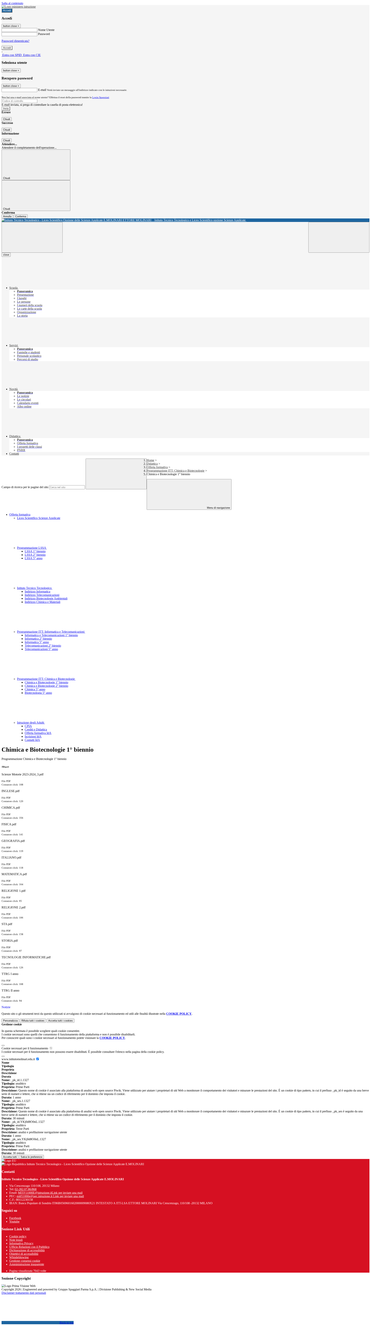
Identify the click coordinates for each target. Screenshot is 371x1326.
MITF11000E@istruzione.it (50, 1192)
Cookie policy (17, 1236)
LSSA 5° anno (34, 558)
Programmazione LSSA (32, 547)
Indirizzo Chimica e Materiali (42, 602)
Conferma (20, 216)
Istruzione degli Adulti (31, 722)
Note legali (16, 1240)
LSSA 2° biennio (35, 554)
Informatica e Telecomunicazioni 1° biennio (51, 635)
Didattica (152, 463)
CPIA (28, 726)
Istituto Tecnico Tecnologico (34, 588)
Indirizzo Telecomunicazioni (42, 595)
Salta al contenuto (12, 3)
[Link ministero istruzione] (19, 6)
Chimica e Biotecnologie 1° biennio (46, 682)
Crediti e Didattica (36, 729)
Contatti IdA (32, 740)
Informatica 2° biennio (38, 638)
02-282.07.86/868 (26, 1189)
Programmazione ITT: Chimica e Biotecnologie (175, 470)
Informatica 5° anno (37, 642)
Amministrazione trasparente (26, 1264)
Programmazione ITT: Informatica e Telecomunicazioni (51, 631)
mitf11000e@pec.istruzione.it (50, 1196)
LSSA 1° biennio (35, 551)
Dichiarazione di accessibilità (27, 1250)
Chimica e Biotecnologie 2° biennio (46, 685)
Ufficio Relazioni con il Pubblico (29, 1246)
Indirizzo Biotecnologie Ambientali (46, 598)
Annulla (7, 216)
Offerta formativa (157, 467)
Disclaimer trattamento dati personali (24, 1292)
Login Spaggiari (100, 97)
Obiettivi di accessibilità (23, 1253)
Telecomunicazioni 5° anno (41, 649)
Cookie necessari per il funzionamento (25, 1048)
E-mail (42, 89)
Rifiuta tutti (32, 1020)
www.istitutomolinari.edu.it (19, 1059)
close (6, 254)
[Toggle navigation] (32, 237)
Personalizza (10, 1020)
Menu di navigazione (218, 507)
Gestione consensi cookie (24, 1260)
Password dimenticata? (15, 41)
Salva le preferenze (31, 1156)
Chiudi (6, 119)
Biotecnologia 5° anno (38, 692)
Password (44, 34)
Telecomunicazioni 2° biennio (43, 645)
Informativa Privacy (21, 1243)
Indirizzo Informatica (37, 591)
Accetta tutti (60, 1020)
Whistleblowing (19, 1257)
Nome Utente (46, 30)
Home (150, 460)
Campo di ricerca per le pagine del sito (25, 487)
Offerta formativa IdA (38, 733)
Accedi (7, 10)
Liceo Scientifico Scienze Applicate (38, 518)
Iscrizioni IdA (33, 736)
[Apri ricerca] (338, 237)
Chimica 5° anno (35, 689)
